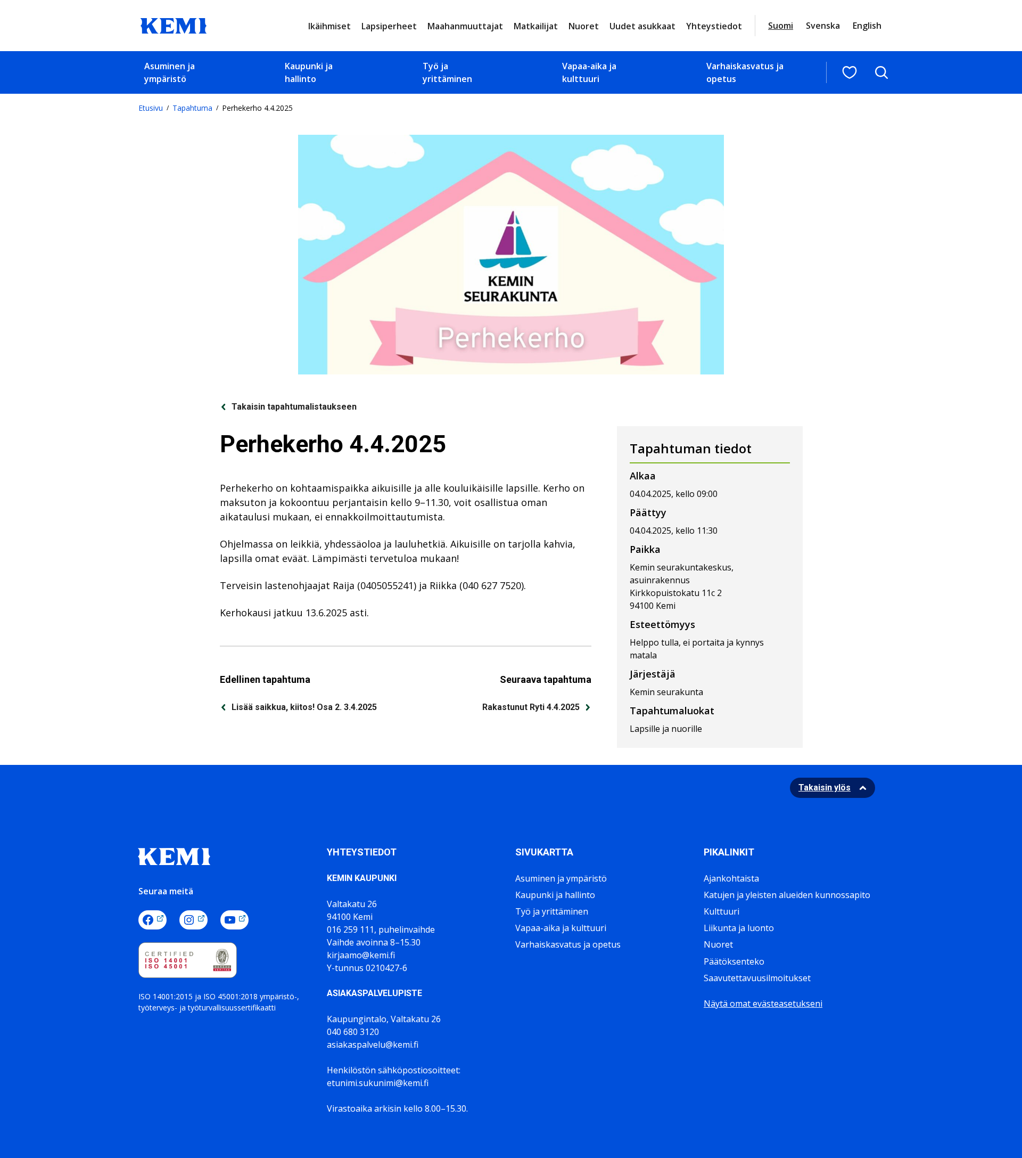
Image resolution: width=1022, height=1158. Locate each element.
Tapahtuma (192, 108)
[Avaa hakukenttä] (881, 72)
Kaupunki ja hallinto (309, 72)
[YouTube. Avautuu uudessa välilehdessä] (234, 919)
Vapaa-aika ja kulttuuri (589, 72)
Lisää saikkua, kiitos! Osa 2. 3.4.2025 (304, 707)
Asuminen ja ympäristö (169, 72)
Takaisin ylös (824, 787)
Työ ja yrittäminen (447, 72)
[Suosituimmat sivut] (849, 72)
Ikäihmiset (329, 26)
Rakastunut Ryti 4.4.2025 (531, 707)
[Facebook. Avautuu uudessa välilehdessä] (152, 919)
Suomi (780, 25)
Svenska (823, 25)
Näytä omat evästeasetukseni (763, 1003)
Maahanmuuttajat (465, 26)
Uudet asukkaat (642, 26)
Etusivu (150, 108)
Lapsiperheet (389, 26)
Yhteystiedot (714, 26)
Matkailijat (536, 26)
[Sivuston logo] (173, 24)
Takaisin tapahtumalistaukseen (294, 407)
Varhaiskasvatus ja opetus (745, 72)
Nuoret (583, 26)
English (867, 25)
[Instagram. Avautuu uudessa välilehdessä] (193, 919)
